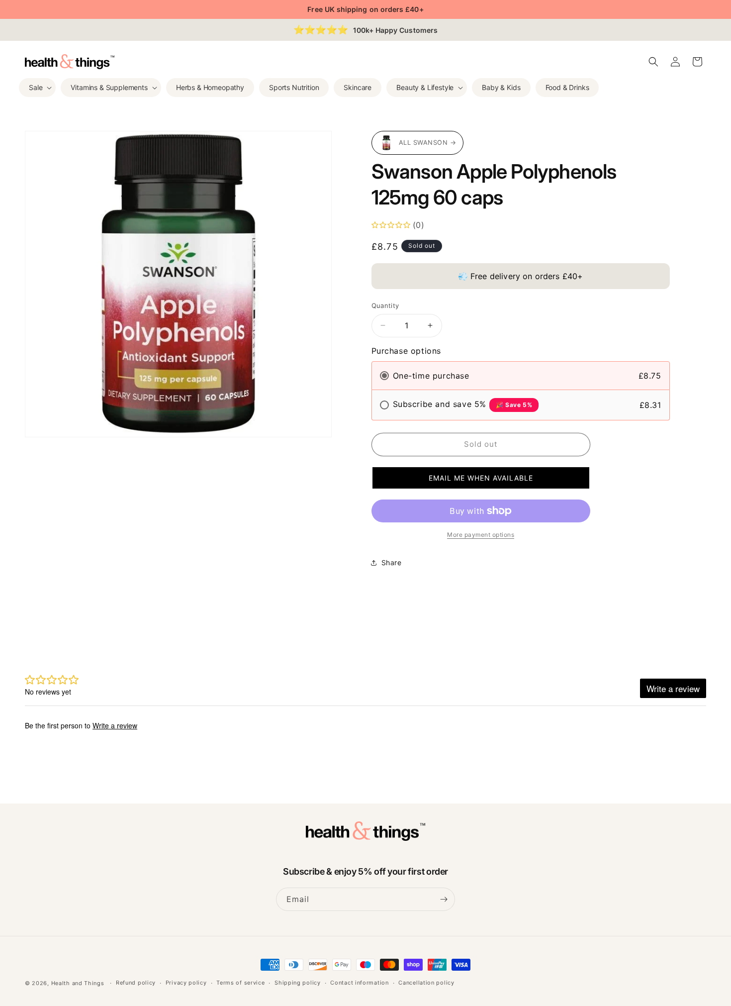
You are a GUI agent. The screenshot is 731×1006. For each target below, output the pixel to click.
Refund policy (136, 982)
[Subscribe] (444, 899)
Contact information (359, 982)
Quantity (385, 305)
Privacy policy (186, 982)
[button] (37, 87)
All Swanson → (428, 142)
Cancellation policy (426, 982)
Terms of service (240, 982)
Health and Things (77, 983)
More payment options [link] (480, 534)
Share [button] (391, 562)
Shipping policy (297, 982)
